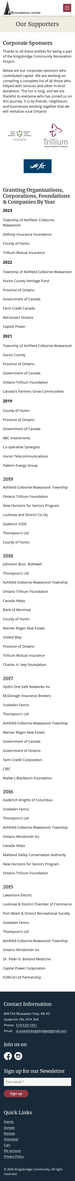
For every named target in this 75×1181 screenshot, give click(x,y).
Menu (67, 8)
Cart (7, 1145)
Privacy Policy (14, 1156)
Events (9, 1121)
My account (12, 1150)
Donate (9, 1127)
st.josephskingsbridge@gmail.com (41, 1031)
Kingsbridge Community (32, 1169)
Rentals (9, 1133)
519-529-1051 (26, 1025)
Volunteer (11, 1139)
